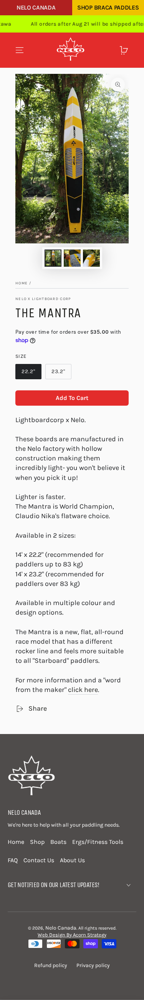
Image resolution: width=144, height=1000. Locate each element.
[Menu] (20, 50)
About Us (72, 860)
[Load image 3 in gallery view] (91, 258)
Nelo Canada (36, 7)
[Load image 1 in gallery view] (53, 258)
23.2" (58, 371)
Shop (37, 841)
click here (83, 689)
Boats (58, 841)
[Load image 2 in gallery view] (72, 258)
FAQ (13, 860)
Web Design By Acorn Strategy (72, 935)
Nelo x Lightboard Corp (43, 299)
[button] (111, 50)
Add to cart (72, 397)
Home (21, 283)
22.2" (28, 371)
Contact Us (38, 860)
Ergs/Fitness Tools (97, 841)
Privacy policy (93, 965)
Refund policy (50, 965)
